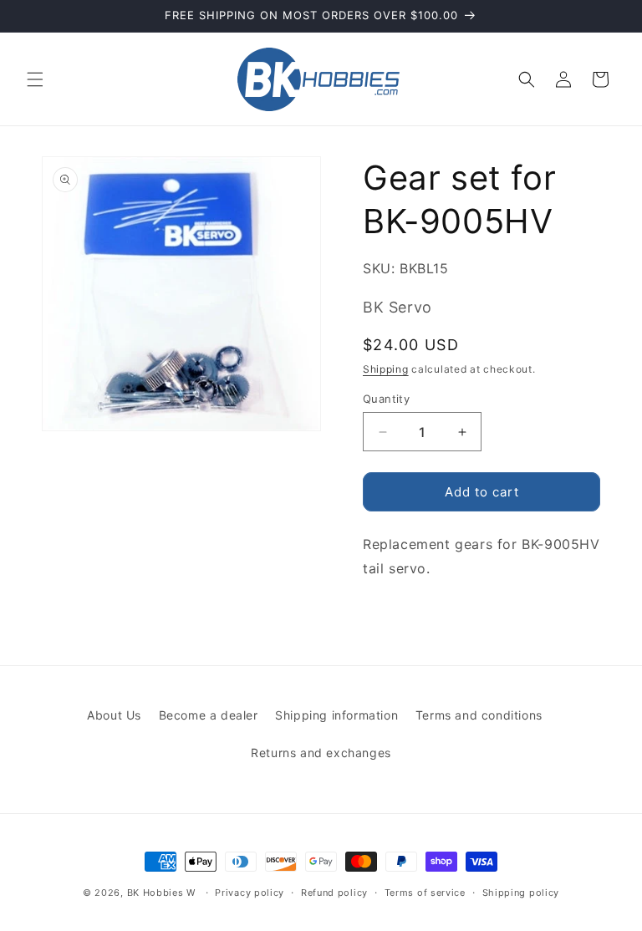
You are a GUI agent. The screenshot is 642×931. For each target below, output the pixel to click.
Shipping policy (521, 892)
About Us (114, 715)
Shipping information (336, 715)
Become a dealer (208, 715)
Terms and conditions (479, 715)
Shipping (386, 369)
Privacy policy (249, 892)
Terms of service (425, 892)
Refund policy (334, 892)
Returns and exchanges (321, 752)
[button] (35, 79)
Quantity (386, 398)
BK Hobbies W (161, 892)
